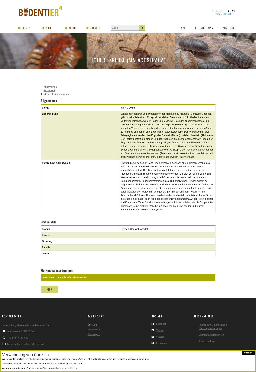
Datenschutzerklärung (66, 368)
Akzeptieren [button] (249, 353)
